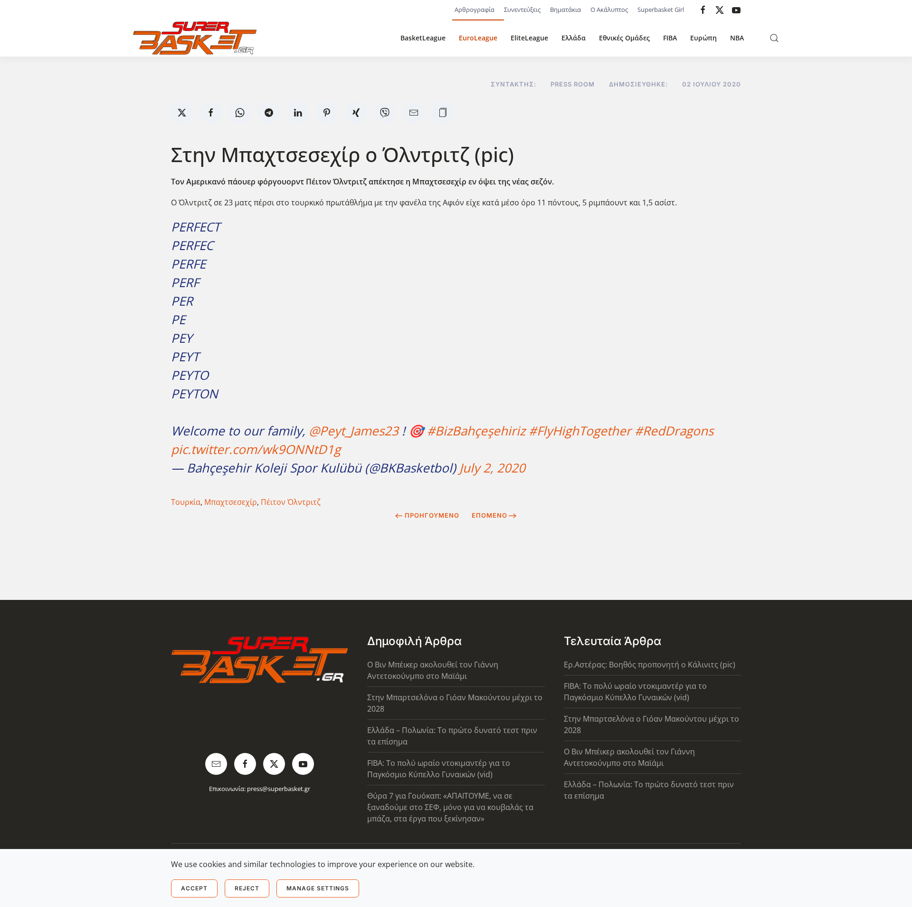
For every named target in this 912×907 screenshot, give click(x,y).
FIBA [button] (670, 37)
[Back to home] (194, 38)
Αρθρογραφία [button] (474, 9)
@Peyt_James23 (354, 430)
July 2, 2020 (492, 467)
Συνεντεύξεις (522, 9)
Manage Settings (317, 888)
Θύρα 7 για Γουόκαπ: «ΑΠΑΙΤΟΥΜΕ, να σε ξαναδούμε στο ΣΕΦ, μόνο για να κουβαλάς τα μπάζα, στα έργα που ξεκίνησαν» (450, 807)
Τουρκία (185, 502)
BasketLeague (423, 37)
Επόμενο (489, 515)
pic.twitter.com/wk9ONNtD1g (256, 449)
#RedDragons (674, 430)
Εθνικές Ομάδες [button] (624, 37)
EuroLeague (478, 37)
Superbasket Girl (660, 9)
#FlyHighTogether (580, 430)
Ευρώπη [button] (703, 37)
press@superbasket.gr (278, 788)
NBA (737, 37)
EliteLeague (529, 37)
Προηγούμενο (432, 515)
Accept (194, 888)
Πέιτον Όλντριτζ (291, 502)
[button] (774, 38)
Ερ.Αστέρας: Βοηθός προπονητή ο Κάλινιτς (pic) (649, 664)
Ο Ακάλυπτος (609, 9)
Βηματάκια (565, 9)
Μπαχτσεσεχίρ (230, 502)
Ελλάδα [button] (573, 37)
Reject (247, 888)
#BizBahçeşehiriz (476, 430)
